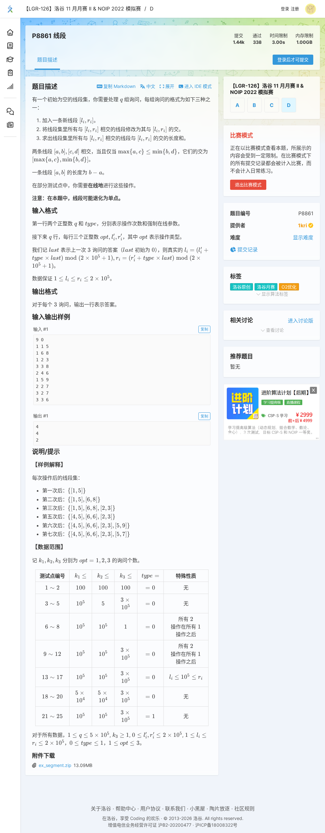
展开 (169, 86)
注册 (295, 9)
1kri (302, 225)
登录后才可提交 (292, 59)
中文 (150, 86)
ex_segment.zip (55, 765)
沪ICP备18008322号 (216, 825)
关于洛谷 (101, 808)
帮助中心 (126, 808)
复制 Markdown (119, 86)
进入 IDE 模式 (197, 86)
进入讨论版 (300, 320)
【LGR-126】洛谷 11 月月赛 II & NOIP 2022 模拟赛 (82, 8)
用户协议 (150, 808)
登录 (285, 9)
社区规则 (244, 808)
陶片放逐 (219, 808)
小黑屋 (197, 808)
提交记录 (247, 249)
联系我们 (175, 808)
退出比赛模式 (248, 184)
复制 (204, 329)
